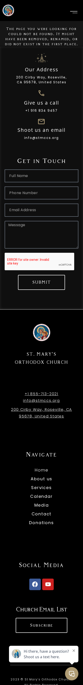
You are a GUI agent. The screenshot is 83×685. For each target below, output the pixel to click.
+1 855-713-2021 (41, 394)
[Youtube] (48, 584)
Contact (42, 514)
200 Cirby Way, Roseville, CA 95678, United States (41, 79)
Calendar (41, 496)
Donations (41, 523)
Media (41, 505)
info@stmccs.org (41, 137)
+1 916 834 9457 (41, 110)
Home (41, 470)
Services (41, 487)
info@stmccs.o (39, 400)
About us (41, 479)
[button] (73, 12)
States (56, 416)
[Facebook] (35, 584)
